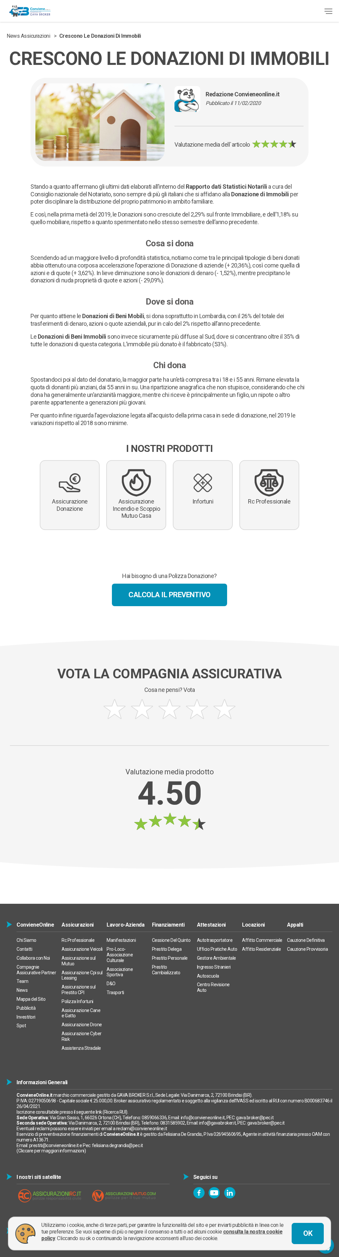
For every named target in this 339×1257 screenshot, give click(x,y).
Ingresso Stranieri (214, 967)
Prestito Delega (167, 949)
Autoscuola (208, 976)
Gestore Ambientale (216, 958)
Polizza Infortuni (77, 1001)
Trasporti (115, 992)
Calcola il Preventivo (169, 595)
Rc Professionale (78, 940)
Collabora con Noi (33, 958)
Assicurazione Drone (82, 1024)
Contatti (24, 949)
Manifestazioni (121, 940)
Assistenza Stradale (81, 1048)
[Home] (30, 11)
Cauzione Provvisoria (307, 949)
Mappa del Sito (31, 999)
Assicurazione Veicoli (82, 949)
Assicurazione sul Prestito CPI (79, 989)
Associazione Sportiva (120, 972)
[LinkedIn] (229, 1192)
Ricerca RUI (115, 1112)
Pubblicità (26, 1008)
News (22, 990)
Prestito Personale (170, 958)
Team (22, 981)
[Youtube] (214, 1192)
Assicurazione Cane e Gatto (81, 1013)
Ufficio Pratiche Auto (217, 949)
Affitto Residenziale (261, 949)
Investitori (26, 1017)
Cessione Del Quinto (171, 940)
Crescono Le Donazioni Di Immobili (100, 36)
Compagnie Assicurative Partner (36, 969)
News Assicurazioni (28, 36)
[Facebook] (199, 1192)
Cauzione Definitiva (306, 940)
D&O (111, 983)
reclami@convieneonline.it (141, 1128)
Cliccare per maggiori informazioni (51, 1150)
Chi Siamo (26, 940)
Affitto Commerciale (262, 940)
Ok (307, 1233)
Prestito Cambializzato (166, 969)
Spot (21, 1025)
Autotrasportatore (215, 940)
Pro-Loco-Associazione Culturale (120, 954)
